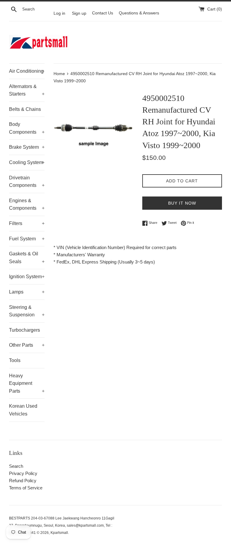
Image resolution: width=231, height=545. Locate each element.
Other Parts (27, 345)
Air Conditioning (27, 71)
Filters (27, 223)
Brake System (27, 147)
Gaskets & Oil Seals (27, 257)
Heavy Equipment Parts (27, 383)
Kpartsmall (59, 533)
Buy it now (182, 203)
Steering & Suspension (27, 311)
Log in (59, 13)
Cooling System (27, 162)
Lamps (27, 291)
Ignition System (27, 276)
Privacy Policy (23, 473)
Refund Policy (22, 480)
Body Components (27, 128)
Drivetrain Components (27, 181)
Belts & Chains (25, 109)
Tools (14, 360)
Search (16, 466)
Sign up (79, 13)
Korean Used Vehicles (23, 409)
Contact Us (102, 13)
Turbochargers (24, 330)
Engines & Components (27, 204)
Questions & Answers (139, 13)
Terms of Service (25, 487)
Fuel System (27, 238)
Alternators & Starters (27, 90)
